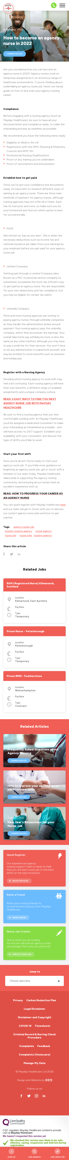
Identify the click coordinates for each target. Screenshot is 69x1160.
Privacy (18, 1000)
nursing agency (43, 535)
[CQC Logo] (14, 1125)
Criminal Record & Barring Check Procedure (34, 1036)
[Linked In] (19, 554)
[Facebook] (4, 554)
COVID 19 (25, 1025)
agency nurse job (24, 526)
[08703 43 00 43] (53, 5)
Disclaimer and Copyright (34, 1017)
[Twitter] (11, 554)
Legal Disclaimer (34, 1008)
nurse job (10, 535)
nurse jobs (26, 535)
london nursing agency (18, 531)
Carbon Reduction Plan (41, 1000)
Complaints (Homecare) (34, 1054)
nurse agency (44, 531)
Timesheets (42, 1025)
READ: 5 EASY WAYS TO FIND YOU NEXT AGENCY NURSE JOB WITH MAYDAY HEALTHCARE (29, 403)
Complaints (26, 1046)
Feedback (43, 1046)
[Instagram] (36, 1096)
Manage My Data (34, 1063)
